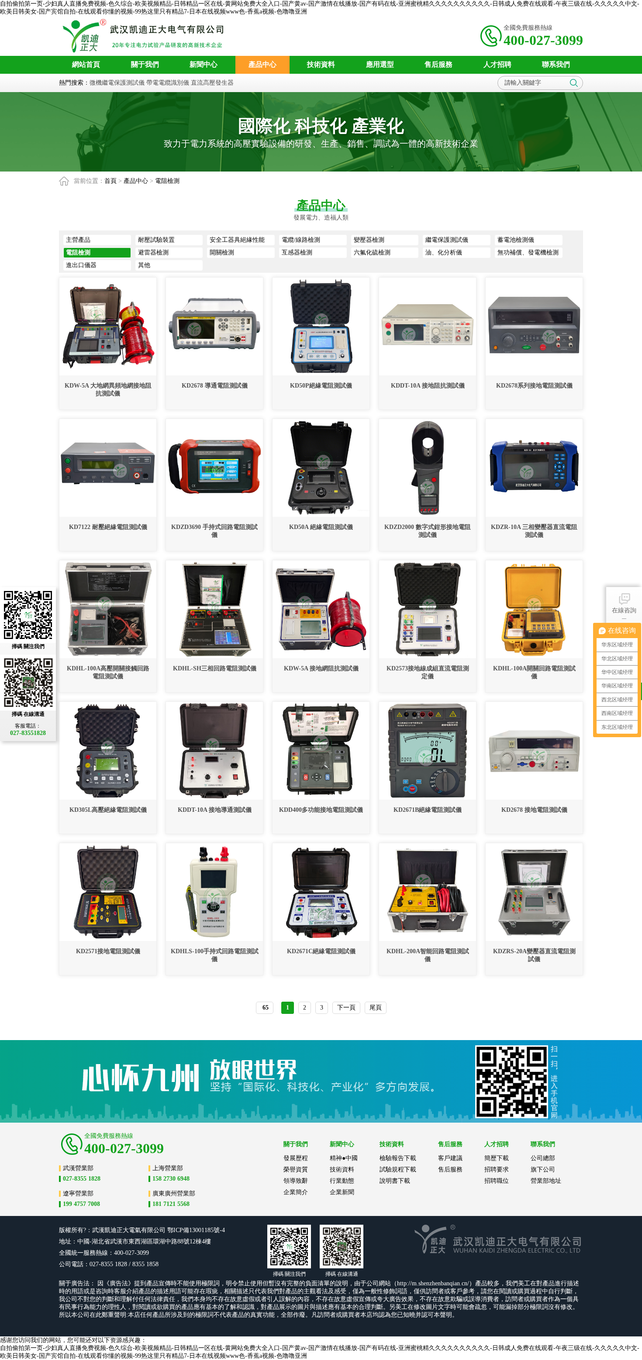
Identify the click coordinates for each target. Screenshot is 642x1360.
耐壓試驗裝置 (156, 240)
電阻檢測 (167, 181)
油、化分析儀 (443, 252)
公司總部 (543, 1158)
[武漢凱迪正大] (145, 36)
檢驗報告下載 (398, 1158)
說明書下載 (395, 1181)
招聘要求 (496, 1169)
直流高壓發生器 (212, 82)
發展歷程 (295, 1158)
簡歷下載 (496, 1158)
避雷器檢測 (153, 252)
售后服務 (450, 1169)
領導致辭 (295, 1181)
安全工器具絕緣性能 (237, 240)
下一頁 (346, 1007)
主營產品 (78, 240)
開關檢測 (222, 252)
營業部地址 (546, 1181)
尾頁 (375, 1007)
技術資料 (342, 1169)
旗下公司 (543, 1169)
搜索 (574, 83)
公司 (159, 1230)
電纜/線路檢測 (301, 240)
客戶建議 (450, 1158)
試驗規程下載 (398, 1169)
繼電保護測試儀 (446, 240)
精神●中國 (344, 1158)
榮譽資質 (295, 1169)
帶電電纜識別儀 (167, 82)
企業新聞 (342, 1192)
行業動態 (342, 1181)
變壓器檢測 (369, 240)
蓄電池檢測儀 (515, 240)
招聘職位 (496, 1181)
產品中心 (136, 181)
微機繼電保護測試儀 (117, 82)
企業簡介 (295, 1192)
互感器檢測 (297, 252)
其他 (144, 265)
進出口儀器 (81, 265)
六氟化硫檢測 (372, 252)
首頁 (110, 181)
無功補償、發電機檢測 (528, 252)
